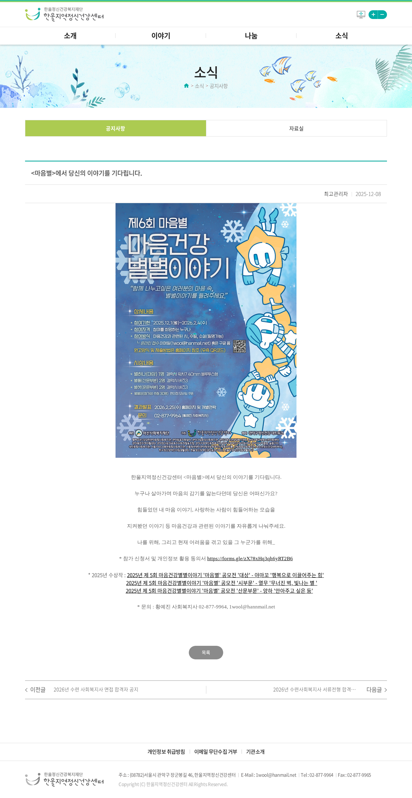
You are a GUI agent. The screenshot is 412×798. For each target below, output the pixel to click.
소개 (70, 35)
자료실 (296, 128)
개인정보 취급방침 (166, 751)
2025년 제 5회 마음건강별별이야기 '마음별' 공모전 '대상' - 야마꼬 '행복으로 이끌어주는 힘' (225, 575)
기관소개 (255, 751)
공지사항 (115, 128)
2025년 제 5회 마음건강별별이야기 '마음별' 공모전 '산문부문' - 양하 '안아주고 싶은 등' (219, 590)
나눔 (251, 35)
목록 (206, 652)
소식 (341, 35)
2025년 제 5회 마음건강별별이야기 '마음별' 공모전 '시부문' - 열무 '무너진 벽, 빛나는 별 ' (221, 582)
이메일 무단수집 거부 (215, 751)
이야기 (160, 35)
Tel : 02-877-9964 (317, 774)
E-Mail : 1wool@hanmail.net (268, 774)
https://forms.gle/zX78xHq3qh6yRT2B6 (250, 558)
